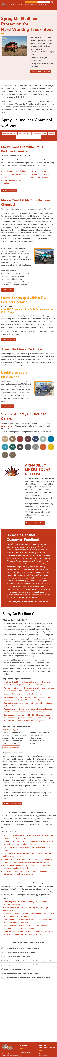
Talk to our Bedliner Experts (9, 190)
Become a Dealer (34, 4)
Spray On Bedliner (43, 1053)
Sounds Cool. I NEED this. (9, 339)
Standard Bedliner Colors (24, 137)
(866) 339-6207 (31, 2)
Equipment (26, 4)
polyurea (32, 160)
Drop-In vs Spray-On (10, 730)
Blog (52, 4)
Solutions (41, 4)
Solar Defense (36, 137)
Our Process (13, 4)
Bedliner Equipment (43, 1055)
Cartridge (51, 133)
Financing (47, 4)
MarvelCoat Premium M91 (9, 133)
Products (20, 4)
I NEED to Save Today (8, 290)
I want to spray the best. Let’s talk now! (40, 71)
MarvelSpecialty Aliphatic (40, 133)
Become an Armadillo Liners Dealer (34, 523)
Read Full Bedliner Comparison (11, 747)
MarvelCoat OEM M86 (24, 133)
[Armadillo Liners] (4, 5)
